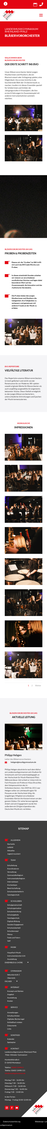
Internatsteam (12, 882)
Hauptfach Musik (14, 952)
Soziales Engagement (15, 924)
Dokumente (11, 1025)
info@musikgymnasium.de (15, 1073)
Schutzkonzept (13, 931)
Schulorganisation (14, 908)
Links (9, 1029)
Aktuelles (11, 850)
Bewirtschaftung (13, 888)
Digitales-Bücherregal (15, 1019)
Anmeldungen (12, 1012)
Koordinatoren (13, 869)
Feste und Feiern (13, 938)
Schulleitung (12, 865)
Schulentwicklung (14, 911)
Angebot (10, 994)
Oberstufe (11, 978)
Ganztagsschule (13, 895)
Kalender (10, 1039)
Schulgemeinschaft (14, 905)
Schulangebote (13, 915)
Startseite (11, 844)
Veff (9, 941)
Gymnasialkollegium (15, 875)
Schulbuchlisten (13, 1016)
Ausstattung (12, 959)
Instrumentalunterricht (16, 956)
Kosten (10, 1001)
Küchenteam (12, 885)
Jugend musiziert (13, 854)
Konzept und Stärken (15, 991)
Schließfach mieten (14, 1022)
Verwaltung (11, 872)
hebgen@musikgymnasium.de (23, 762)
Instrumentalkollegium (16, 878)
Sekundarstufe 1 (13, 975)
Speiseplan (11, 1042)
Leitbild (10, 847)
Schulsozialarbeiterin (15, 891)
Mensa (9, 934)
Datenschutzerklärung (11, 1121)
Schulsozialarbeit (14, 928)
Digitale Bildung (13, 921)
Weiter (38, 685)
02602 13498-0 (17, 1067)
